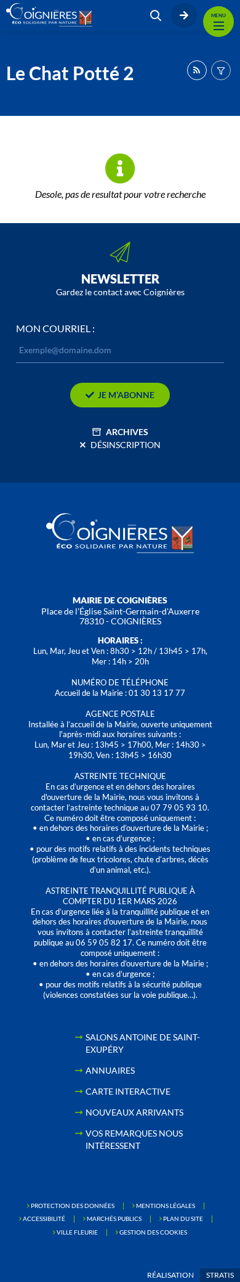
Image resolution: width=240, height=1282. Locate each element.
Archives (127, 432)
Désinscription (125, 444)
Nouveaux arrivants (134, 1112)
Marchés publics (114, 1218)
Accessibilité (44, 1218)
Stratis (220, 1275)
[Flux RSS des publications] (197, 70)
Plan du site (183, 1218)
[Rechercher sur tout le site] (155, 15)
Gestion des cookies (153, 1232)
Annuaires (110, 1070)
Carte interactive (128, 1091)
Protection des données (72, 1205)
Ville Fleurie (77, 1232)
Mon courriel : (55, 328)
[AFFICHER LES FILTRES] (221, 70)
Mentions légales (165, 1205)
